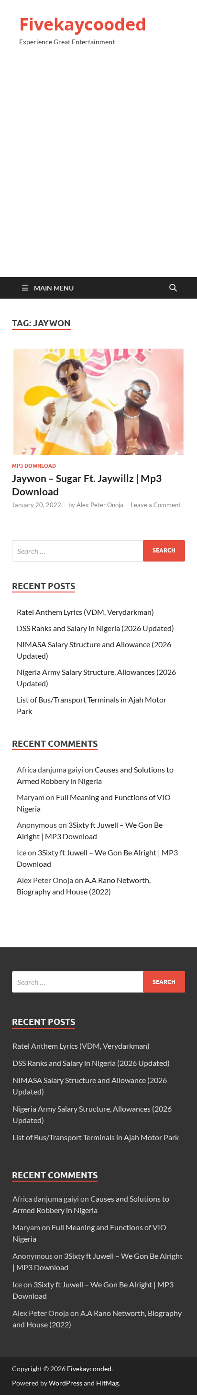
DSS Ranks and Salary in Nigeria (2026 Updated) (95, 627)
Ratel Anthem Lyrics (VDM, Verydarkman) (85, 611)
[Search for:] (98, 551)
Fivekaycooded (82, 24)
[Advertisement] (98, 166)
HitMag (107, 1383)
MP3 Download (34, 465)
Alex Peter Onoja (100, 505)
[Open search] (173, 288)
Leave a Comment (156, 505)
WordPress (65, 1383)
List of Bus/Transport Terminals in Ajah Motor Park (95, 1137)
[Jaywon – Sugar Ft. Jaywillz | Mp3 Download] (98, 402)
